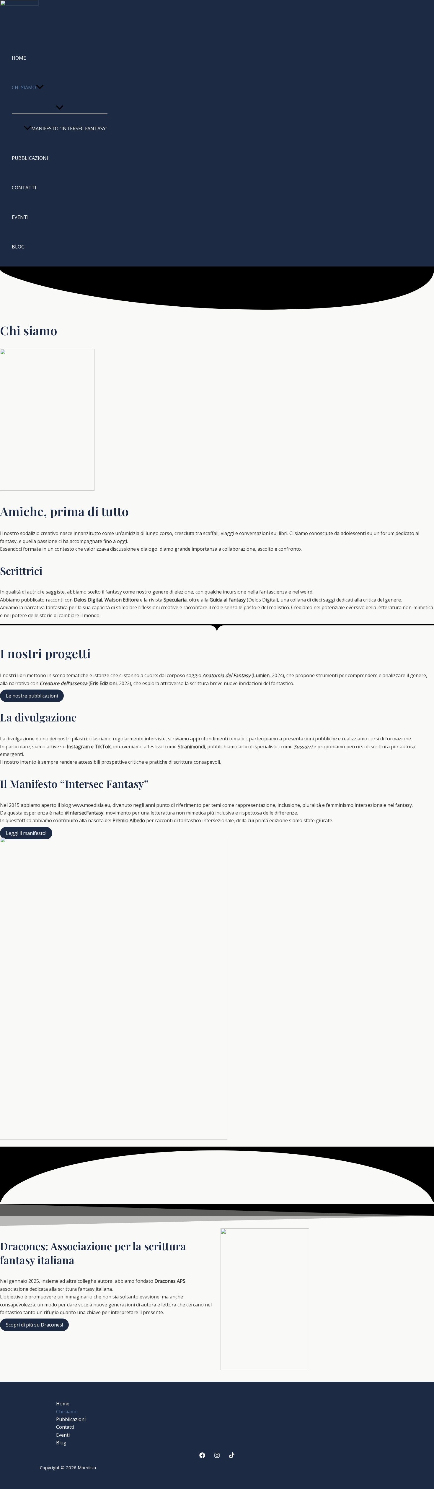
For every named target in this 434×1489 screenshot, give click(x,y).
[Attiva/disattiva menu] (59, 107)
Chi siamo (24, 87)
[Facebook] (202, 1456)
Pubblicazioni (30, 158)
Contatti (24, 187)
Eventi (20, 217)
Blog (18, 246)
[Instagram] (217, 1456)
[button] (40, 87)
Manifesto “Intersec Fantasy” (69, 128)
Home (19, 58)
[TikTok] (232, 1456)
